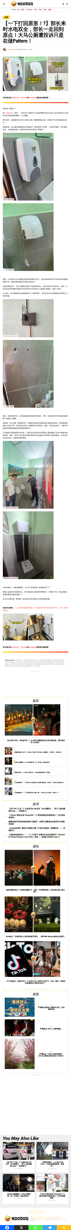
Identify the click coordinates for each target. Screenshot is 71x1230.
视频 (49, 9)
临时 (30, 660)
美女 (45, 9)
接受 (43, 662)
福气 (44, 664)
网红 (23, 9)
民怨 (14, 664)
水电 (17, 664)
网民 (6, 666)
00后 (40, 9)
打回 (33, 662)
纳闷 (59, 664)
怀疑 (27, 662)
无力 (53, 662)
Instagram (33, 98)
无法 (56, 662)
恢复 (30, 662)
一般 (23, 660)
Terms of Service (49, 1217)
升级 (55, 660)
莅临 (16, 666)
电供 (41, 664)
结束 (62, 664)
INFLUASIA (63, 1219)
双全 (6, 662)
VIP (21, 660)
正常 (11, 664)
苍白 (12, 666)
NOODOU (42, 1219)
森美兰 (7, 664)
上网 (27, 660)
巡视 (19, 662)
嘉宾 (12, 662)
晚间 (59, 662)
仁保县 (41, 660)
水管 (20, 664)
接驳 (46, 662)
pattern (17, 660)
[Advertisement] (35, 683)
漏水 (30, 664)
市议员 (23, 662)
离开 (48, 664)
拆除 (40, 662)
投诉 (37, 662)
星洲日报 (11, 199)
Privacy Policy (57, 1217)
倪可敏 (45, 660)
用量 (38, 664)
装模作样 (21, 666)
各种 (9, 662)
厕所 (59, 660)
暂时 (62, 662)
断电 (50, 662)
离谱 (51, 664)
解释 (25, 666)
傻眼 (49, 660)
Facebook (15, 98)
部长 (32, 666)
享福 (33, 660)
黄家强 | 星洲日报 (13, 336)
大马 (18, 9)
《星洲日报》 (9, 113)
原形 (62, 660)
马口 (35, 666)
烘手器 (34, 664)
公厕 (52, 660)
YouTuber (29, 9)
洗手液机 (26, 664)
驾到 (38, 666)
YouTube (23, 98)
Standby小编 (13, 49)
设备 (28, 666)
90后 (35, 9)
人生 (36, 660)
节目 (9, 666)
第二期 (55, 664)
